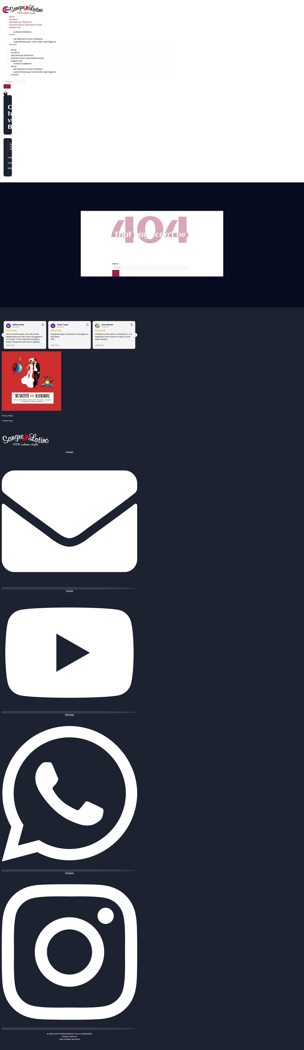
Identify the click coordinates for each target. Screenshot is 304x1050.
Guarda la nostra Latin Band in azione (25, 24)
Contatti (13, 44)
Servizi (11, 34)
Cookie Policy (7, 420)
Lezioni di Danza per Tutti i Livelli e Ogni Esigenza (35, 41)
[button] (5, 94)
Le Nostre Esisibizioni (22, 32)
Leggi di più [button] (10, 345)
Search (115, 263)
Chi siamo (13, 19)
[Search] (7, 86)
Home (11, 16)
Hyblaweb (75, 1039)
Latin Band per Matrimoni (20, 22)
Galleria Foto (14, 27)
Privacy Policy (7, 415)
